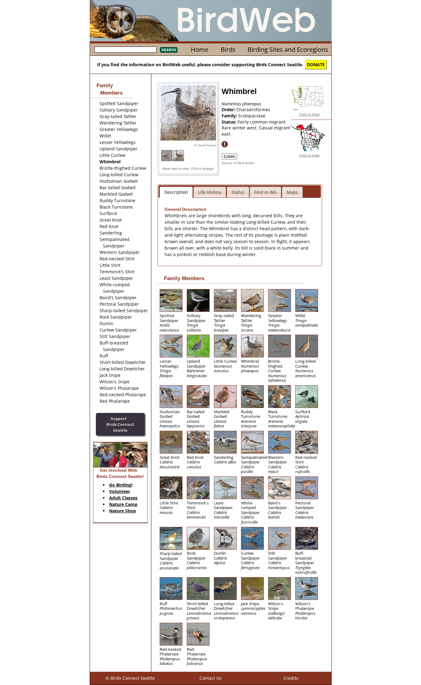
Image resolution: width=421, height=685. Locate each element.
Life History (209, 192)
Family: (230, 116)
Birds (228, 49)
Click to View (309, 114)
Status (237, 192)
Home (199, 49)
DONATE (316, 64)
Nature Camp (123, 504)
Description (176, 192)
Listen (229, 156)
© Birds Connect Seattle (130, 678)
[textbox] (125, 50)
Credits (291, 678)
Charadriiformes (253, 109)
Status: (230, 122)
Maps (292, 192)
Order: (229, 109)
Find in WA (265, 192)
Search (169, 50)
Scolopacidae (251, 116)
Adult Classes (123, 498)
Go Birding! (121, 485)
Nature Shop (122, 511)
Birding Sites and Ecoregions (287, 49)
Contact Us (210, 678)
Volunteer (119, 491)
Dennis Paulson (207, 145)
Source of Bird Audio (238, 163)
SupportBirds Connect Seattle (120, 424)
